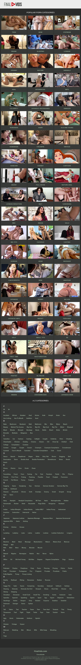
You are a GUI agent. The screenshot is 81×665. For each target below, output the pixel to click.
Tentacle (55, 609)
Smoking (46, 595)
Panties (15, 568)
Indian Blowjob (16, 509)
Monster (31, 547)
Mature (47, 542)
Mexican (66, 542)
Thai (62, 609)
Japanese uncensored (63, 518)
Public (65, 571)
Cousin (29, 447)
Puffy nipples (7, 574)
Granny (46, 492)
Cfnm (61, 439)
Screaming (30, 586)
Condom (25, 445)
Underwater (20, 618)
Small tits (36, 595)
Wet (22, 630)
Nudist (31, 553)
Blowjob (20, 430)
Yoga (5, 636)
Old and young (20, 559)
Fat (36, 474)
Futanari (31, 480)
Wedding (15, 630)
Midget (5, 545)
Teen (38, 609)
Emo (20, 468)
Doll (69, 456)
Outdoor (71, 559)
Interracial (26, 512)
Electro (13, 468)
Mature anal (57, 542)
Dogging (62, 456)
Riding (22, 580)
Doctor (54, 456)
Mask (20, 542)
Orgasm (39, 559)
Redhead (14, 580)
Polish (70, 568)
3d (9, 409)
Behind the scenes (17, 427)
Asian (58, 415)
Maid (13, 542)
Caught (45, 439)
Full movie (14, 480)
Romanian (30, 580)
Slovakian (6, 595)
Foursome (64, 477)
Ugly (4, 618)
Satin (15, 586)
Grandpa (38, 492)
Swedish (63, 600)
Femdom (49, 474)
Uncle (11, 618)
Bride (58, 430)
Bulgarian (24, 433)
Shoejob (38, 589)
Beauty (5, 427)
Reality (5, 580)
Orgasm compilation (52, 559)
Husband (61, 503)
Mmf (10, 547)
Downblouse (52, 459)
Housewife (31, 503)
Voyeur (22, 624)
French (5, 480)
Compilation (15, 445)
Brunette (6, 433)
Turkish (55, 612)
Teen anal (46, 609)
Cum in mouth (16, 450)
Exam (34, 468)
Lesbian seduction (57, 533)
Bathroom (38, 424)
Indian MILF (39, 509)
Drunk (68, 459)
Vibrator (6, 624)
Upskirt (37, 618)
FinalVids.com (14, 4)
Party (32, 568)
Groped (61, 492)
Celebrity (53, 439)
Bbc (46, 424)
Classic (41, 442)
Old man (31, 559)
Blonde (12, 430)
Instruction (15, 512)
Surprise (46, 600)
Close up (55, 442)
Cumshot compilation (40, 450)
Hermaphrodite (56, 500)
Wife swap (43, 630)
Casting (28, 439)
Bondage (29, 430)
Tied (15, 612)
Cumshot (27, 450)
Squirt (52, 597)
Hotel (23, 503)
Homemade (7, 503)
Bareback (23, 424)
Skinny (5, 592)
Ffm (63, 474)
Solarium (62, 595)
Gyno (11, 495)
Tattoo (11, 609)
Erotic (27, 468)
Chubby (25, 442)
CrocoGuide (40, 654)
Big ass (29, 427)
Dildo (37, 456)
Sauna (22, 586)
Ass (64, 415)
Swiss (23, 603)
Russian (47, 580)
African (14, 415)
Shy (70, 589)
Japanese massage (34, 518)
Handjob (12, 500)
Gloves (23, 492)
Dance (5, 456)
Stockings (6, 600)
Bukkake (15, 433)
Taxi (17, 609)
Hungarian (52, 503)
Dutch (5, 462)
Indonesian (62, 509)
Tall (4, 609)
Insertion (6, 512)
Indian (5, 509)
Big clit (37, 427)
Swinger (15, 603)
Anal (30, 415)
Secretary (41, 586)
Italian (34, 512)
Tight (21, 612)
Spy (45, 597)
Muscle (40, 547)
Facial (16, 474)
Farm (22, 474)
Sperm (32, 597)
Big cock (46, 427)
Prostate (47, 571)
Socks (54, 595)
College (5, 445)
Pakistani (6, 568)
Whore (29, 630)
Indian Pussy (51, 509)
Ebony (5, 468)
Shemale (15, 589)
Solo (70, 595)
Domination (7, 459)
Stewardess (70, 597)
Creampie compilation (51, 447)
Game (14, 486)
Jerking (25, 521)
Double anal (25, 459)
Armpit (50, 415)
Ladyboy (15, 533)
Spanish (15, 597)
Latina (30, 533)
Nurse (44, 553)
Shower (63, 589)
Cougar (13, 447)
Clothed (64, 442)
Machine (6, 542)
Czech (59, 450)
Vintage (14, 624)
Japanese (6, 518)
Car (14, 439)
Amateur (23, 415)
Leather (37, 533)
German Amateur (48, 486)
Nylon (51, 553)
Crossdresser (66, 447)
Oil (11, 559)
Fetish (57, 474)
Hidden (66, 500)
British (65, 430)
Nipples (13, 553)
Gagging (6, 486)
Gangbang (22, 486)
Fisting (23, 477)
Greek (54, 492)
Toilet (35, 612)
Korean (22, 527)
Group (69, 492)
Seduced (50, 586)
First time (14, 477)
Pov (31, 571)
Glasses (6, 492)
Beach (65, 424)
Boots (37, 430)
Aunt (36, 418)
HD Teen (38, 500)
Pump (17, 574)
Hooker (16, 503)
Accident (6, 415)
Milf (12, 545)
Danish (13, 456)
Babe (5, 424)
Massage (28, 542)
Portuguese (23, 571)
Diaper (30, 456)
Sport (39, 597)
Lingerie (69, 533)
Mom (17, 547)
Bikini (62, 427)
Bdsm (58, 424)
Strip (30, 600)
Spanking (24, 597)
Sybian (30, 603)
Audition (29, 418)
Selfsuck (58, 586)
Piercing (46, 568)
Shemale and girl (26, 589)
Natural (5, 553)
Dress (61, 459)
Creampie (38, 447)
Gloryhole (15, 492)
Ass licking (7, 418)
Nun (38, 553)
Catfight (37, 439)
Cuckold (6, 450)
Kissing (5, 527)
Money (24, 547)
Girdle (5, 489)
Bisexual (70, 427)
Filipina (70, 474)
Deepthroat (21, 456)
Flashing (32, 477)
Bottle (44, 430)
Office (5, 559)
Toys (41, 612)
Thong (69, 609)
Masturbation (38, 542)
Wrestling (53, 630)
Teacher (24, 609)
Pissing (55, 568)
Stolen (15, 600)
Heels (46, 500)
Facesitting (7, 474)
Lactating (6, 533)
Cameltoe (6, 439)
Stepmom (60, 597)
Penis (39, 568)
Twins (63, 612)
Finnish (5, 477)
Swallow (55, 600)
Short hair (54, 589)
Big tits (54, 427)
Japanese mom (48, 518)
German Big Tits (62, 486)
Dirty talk (46, 456)
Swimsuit (6, 603)
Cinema (33, 442)
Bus (31, 433)
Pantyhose (24, 568)
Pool (4, 571)
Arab (43, 415)
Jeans (18, 521)
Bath (30, 424)
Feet (41, 474)
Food (48, 477)
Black (5, 430)
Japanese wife (8, 521)
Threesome (7, 612)
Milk (4, 547)
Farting (29, 474)
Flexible (40, 477)
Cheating (69, 439)
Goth (30, 492)
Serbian (67, 586)
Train (48, 612)
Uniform (29, 618)
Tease (32, 609)
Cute (52, 450)
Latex (23, 533)
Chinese (17, 442)
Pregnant (38, 571)
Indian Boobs (28, 509)
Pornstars (13, 571)
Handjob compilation (25, 500)
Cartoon (20, 439)
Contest (5, 447)
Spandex (6, 597)
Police (63, 568)
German (37, 486)
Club (71, 442)
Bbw (51, 424)
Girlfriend (14, 489)
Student (37, 600)
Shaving (6, 589)
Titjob (28, 612)
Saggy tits (6, 586)
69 (4, 409)
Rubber (39, 580)
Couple (21, 447)
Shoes (46, 589)
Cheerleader (7, 442)
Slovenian (16, 595)
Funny (23, 480)
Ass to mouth (18, 418)
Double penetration (38, 459)
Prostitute (56, 571)
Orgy (63, 559)
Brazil (51, 430)
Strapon (23, 600)
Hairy (5, 500)
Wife (35, 630)
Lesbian (45, 533)
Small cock (26, 595)
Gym (4, 495)
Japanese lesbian (18, 518)
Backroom (13, 424)
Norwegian (22, 553)
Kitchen (13, 527)
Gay (30, 486)
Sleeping (14, 592)
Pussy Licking (27, 574)
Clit (48, 442)
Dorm (16, 459)
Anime (37, 415)
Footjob (55, 477)
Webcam (6, 630)
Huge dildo (41, 503)
